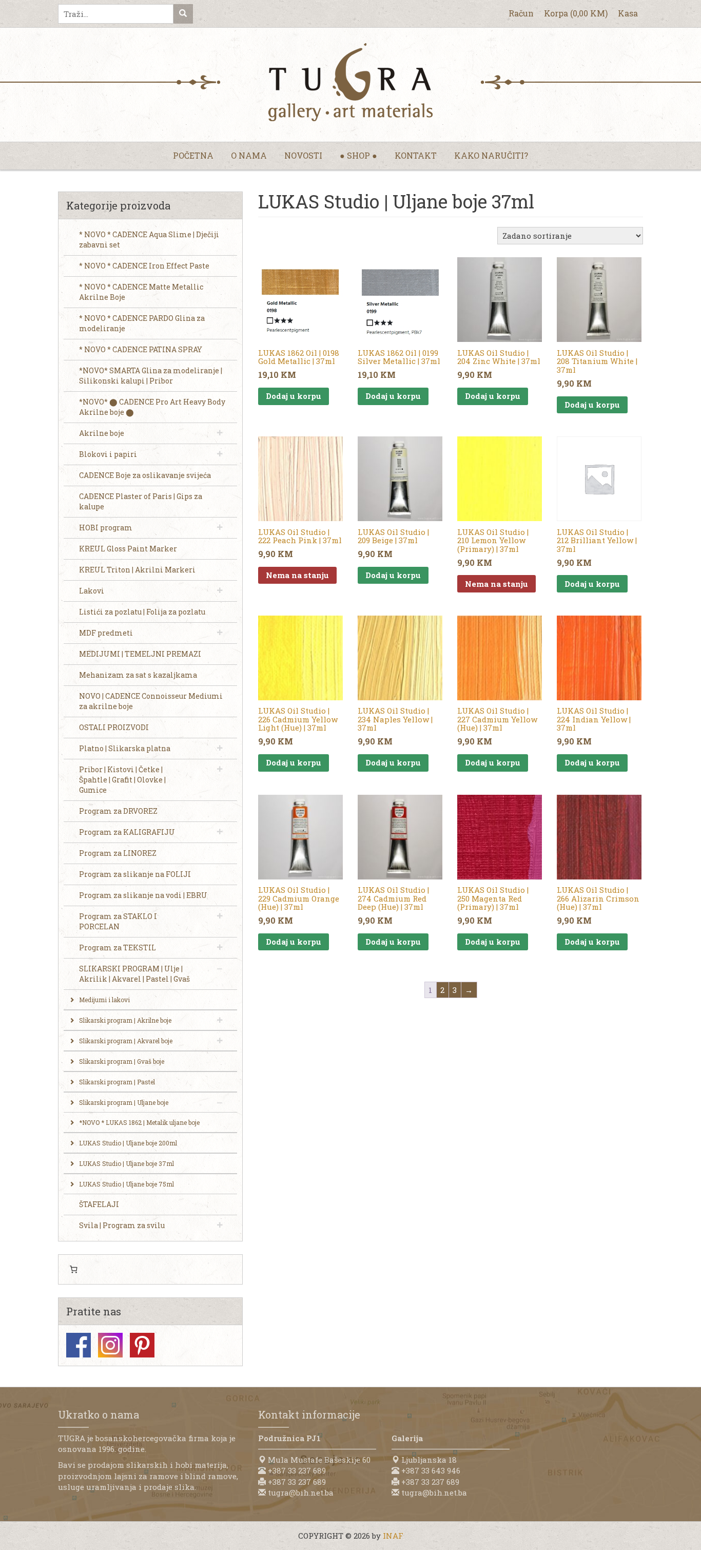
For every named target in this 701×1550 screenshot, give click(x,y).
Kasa (628, 13)
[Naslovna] (350, 82)
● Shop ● (358, 155)
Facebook (78, 1345)
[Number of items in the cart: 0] (73, 1269)
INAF (393, 1535)
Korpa (576, 13)
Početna (193, 155)
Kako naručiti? (491, 155)
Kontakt (416, 155)
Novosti (303, 155)
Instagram (110, 1345)
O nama (249, 155)
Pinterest (142, 1345)
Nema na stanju (297, 575)
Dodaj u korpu (293, 396)
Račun (521, 13)
